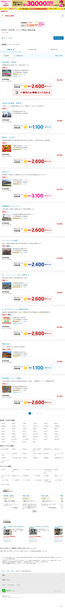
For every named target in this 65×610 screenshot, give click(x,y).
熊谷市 (35, 428)
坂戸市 (13, 431)
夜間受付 (35, 458)
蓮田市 (13, 436)
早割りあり (57, 449)
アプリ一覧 (4, 597)
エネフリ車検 (58, 480)
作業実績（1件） (17, 76)
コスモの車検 (36, 475)
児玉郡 (3, 431)
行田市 (13, 428)
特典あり (25, 449)
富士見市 (14, 439)
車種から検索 (58, 55)
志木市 (45, 431)
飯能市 (24, 436)
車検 (8, 571)
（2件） (25, 74)
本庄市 (35, 439)
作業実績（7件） (17, 392)
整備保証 (46, 458)
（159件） (25, 252)
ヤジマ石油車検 (37, 480)
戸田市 (56, 434)
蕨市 (34, 441)
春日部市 (3, 426)
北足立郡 (46, 426)
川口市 (24, 426)
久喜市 (24, 428)
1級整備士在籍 (58, 458)
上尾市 (3, 423)
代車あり (25, 453)
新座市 (3, 436)
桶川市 (56, 423)
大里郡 (45, 423)
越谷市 (56, 428)
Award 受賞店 (5, 449)
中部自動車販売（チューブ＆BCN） (48, 471)
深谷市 (3, 439)
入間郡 (24, 423)
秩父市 (24, 434)
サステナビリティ (19, 597)
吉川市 (13, 441)
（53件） (25, 218)
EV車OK (3, 458)
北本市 (3, 428)
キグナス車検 (4, 480)
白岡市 (56, 431)
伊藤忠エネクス (16, 475)
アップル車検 (26, 469)
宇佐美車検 (26, 475)
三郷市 (45, 439)
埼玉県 (12, 571)
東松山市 (35, 436)
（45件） (25, 321)
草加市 (3, 434)
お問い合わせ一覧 (11, 597)
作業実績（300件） (18, 323)
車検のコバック (58, 475)
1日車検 (25, 458)
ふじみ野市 (26, 439)
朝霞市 (13, 423)
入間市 (35, 423)
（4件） (25, 287)
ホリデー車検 (26, 480)
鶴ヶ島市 (35, 434)
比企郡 (45, 436)
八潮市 (3, 441)
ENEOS (3, 469)
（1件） (25, 149)
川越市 (35, 426)
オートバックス (37, 469)
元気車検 (46, 475)
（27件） (25, 184)
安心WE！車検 (5, 484)
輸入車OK (46, 453)
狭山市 (35, 431)
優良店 (13, 449)
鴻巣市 (45, 428)
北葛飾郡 (56, 426)
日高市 (56, 436)
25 (38, 413)
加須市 (13, 426)
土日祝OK (14, 453)
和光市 (24, 441)
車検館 (56, 469)
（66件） (25, 390)
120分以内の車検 (16, 458)
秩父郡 (13, 434)
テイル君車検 (15, 480)
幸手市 (24, 431)
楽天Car (3, 571)
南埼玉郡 (56, 439)
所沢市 (45, 434)
